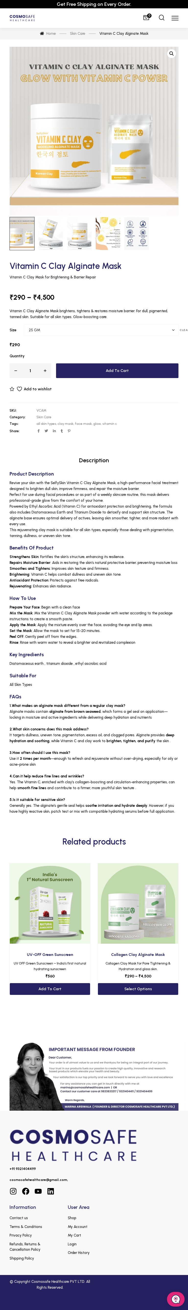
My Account (77, 1227)
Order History (79, 1252)
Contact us (19, 1218)
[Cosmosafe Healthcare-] (22, 18)
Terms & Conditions (26, 1227)
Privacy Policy (21, 1235)
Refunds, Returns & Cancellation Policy (25, 1247)
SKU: (13, 410)
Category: (18, 417)
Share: (15, 431)
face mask (83, 424)
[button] (171, 53)
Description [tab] (94, 460)
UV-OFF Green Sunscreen (50, 954)
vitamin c (109, 424)
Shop (72, 1218)
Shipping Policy (22, 1258)
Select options (138, 989)
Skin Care (43, 417)
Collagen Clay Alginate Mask (138, 954)
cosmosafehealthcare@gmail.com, (39, 1180)
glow (97, 424)
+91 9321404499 (23, 1169)
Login (72, 1244)
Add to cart (117, 370)
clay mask (65, 424)
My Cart (74, 1235)
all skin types (46, 424)
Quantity (17, 356)
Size (13, 330)
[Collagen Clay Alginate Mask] (138, 903)
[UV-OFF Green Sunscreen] (50, 903)
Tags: (14, 424)
